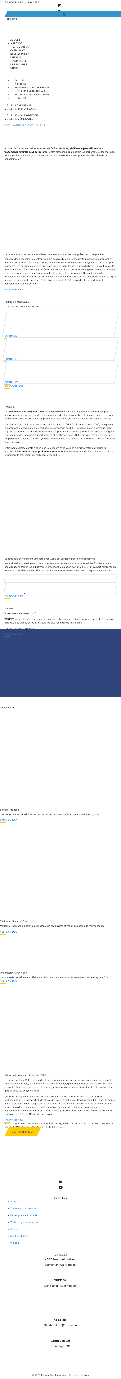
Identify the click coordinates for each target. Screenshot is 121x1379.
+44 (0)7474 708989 (60, 1353)
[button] (60, 74)
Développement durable (31, 90)
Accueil (20, 80)
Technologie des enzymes (32, 94)
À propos (21, 83)
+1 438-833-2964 (60, 1272)
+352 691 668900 (60, 1293)
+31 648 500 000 (60, 1299)
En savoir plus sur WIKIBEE (21, 2)
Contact (16, 67)
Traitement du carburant (32, 87)
